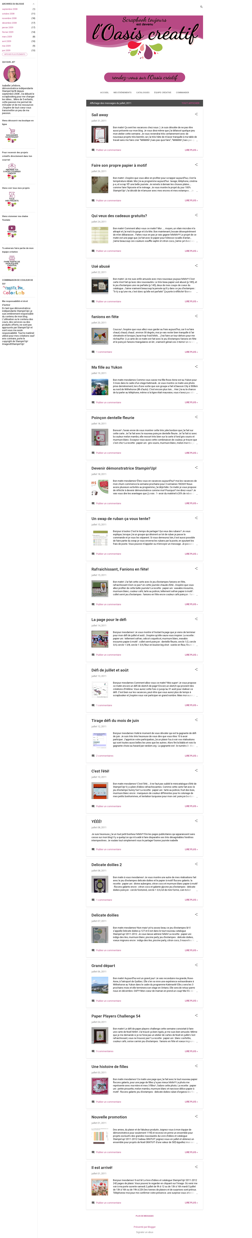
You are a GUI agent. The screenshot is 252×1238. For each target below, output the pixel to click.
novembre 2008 (9, 18)
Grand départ (103, 965)
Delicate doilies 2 (106, 864)
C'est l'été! (100, 771)
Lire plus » (191, 150)
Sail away (99, 115)
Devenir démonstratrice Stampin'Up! (123, 468)
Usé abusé (100, 266)
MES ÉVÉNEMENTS (123, 92)
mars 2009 (7, 36)
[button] (196, 114)
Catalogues (142, 92)
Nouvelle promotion (109, 1117)
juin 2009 (6, 50)
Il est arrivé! (101, 1167)
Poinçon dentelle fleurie (112, 417)
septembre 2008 (9, 9)
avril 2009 (6, 41)
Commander (182, 92)
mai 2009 (6, 46)
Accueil (104, 92)
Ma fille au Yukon (106, 367)
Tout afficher (190, 103)
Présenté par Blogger (145, 1227)
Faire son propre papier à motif (119, 165)
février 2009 (7, 32)
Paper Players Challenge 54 (115, 1016)
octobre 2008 (8, 13)
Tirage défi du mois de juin (115, 720)
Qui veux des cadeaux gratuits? (119, 215)
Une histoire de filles (109, 1066)
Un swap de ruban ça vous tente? (120, 518)
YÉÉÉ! (96, 821)
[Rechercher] (201, 7)
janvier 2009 (7, 27)
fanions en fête (105, 316)
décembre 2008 (9, 23)
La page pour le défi (108, 619)
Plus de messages (145, 1216)
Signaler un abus (144, 1232)
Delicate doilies (105, 915)
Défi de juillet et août (109, 670)
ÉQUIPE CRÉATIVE (162, 92)
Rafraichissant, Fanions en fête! (120, 569)
